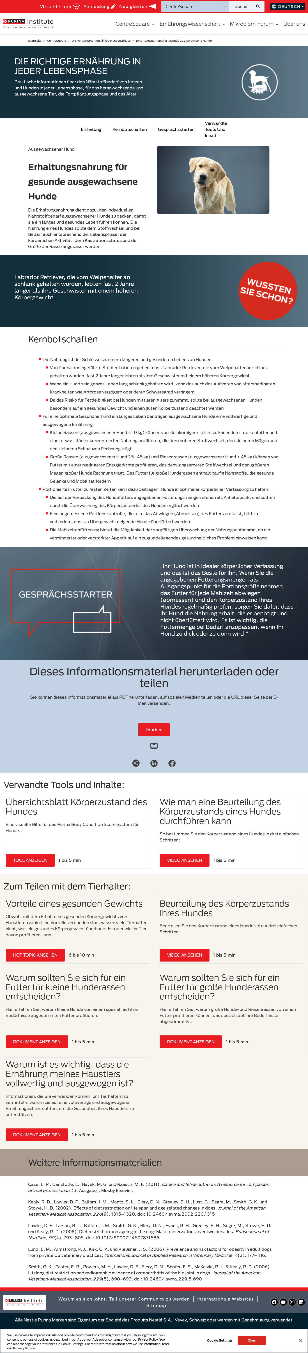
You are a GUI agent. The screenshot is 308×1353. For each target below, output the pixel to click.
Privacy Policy (24, 1348)
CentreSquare (56, 40)
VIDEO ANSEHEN (184, 860)
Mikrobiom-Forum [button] (252, 24)
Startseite (34, 40)
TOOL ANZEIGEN (30, 860)
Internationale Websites (225, 1299)
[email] (154, 744)
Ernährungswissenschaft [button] (190, 24)
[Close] (301, 1340)
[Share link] (136, 763)
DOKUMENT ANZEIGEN (37, 1041)
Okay (252, 1340)
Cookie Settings (219, 1340)
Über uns (294, 24)
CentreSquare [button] (133, 24)
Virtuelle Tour (56, 6)
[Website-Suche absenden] (259, 6)
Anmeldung (96, 6)
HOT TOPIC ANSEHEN (35, 955)
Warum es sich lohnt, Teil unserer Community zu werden (124, 1299)
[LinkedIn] (154, 762)
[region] (154, 1341)
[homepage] (28, 23)
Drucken (154, 729)
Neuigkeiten (133, 6)
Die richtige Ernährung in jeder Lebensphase (101, 40)
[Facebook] (172, 762)
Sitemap (156, 1305)
